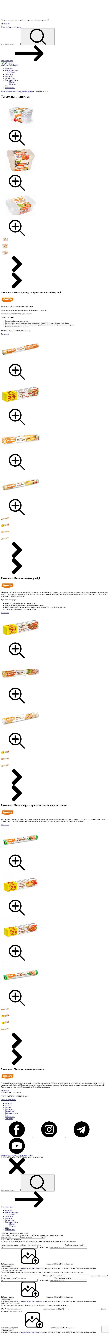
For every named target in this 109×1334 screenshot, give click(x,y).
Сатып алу (9, 74)
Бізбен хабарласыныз (8, 1100)
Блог (7, 86)
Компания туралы (11, 80)
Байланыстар (10, 88)
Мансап (12, 82)
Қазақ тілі (9, 63)
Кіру (43, 1237)
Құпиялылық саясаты (9, 1155)
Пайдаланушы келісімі (25, 1155)
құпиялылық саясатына (30, 1268)
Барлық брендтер (11, 70)
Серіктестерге (10, 78)
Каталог (12, 72)
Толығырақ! (5, 23)
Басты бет (8, 69)
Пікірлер (12, 84)
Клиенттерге (9, 76)
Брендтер (8, 1105)
